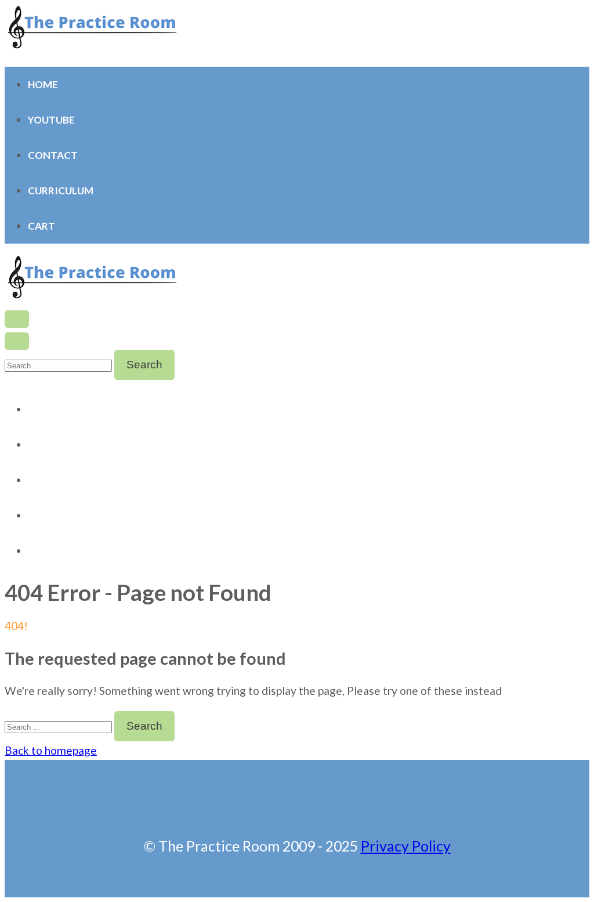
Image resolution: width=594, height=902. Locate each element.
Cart (41, 226)
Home (43, 84)
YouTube (51, 120)
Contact (53, 155)
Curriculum (60, 190)
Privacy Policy (406, 845)
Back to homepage (51, 750)
